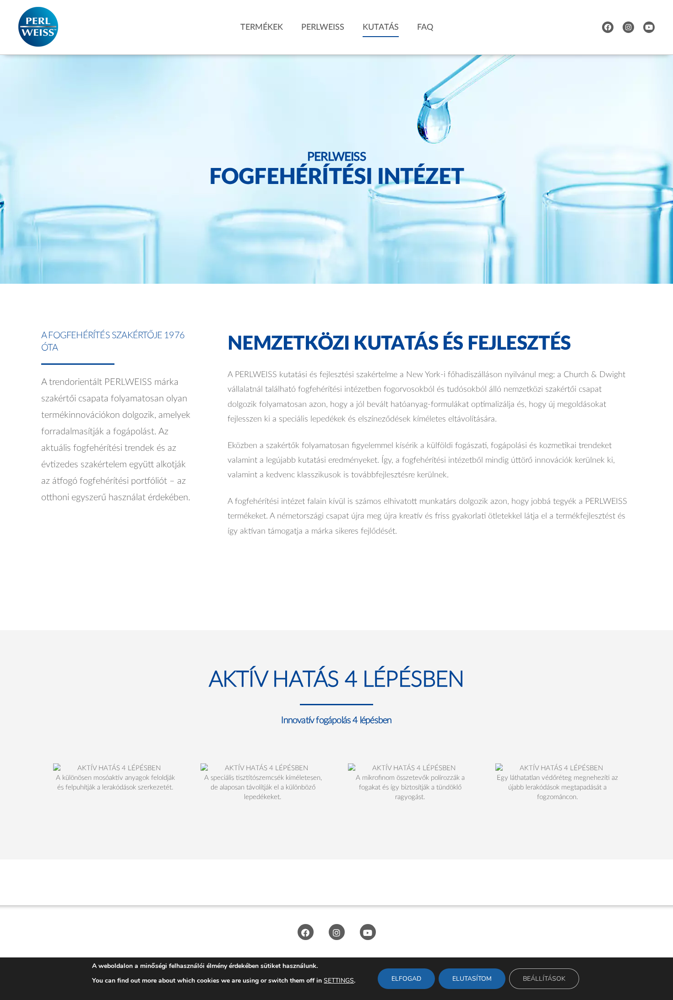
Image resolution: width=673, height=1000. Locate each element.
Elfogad (406, 978)
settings (339, 980)
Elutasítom (472, 978)
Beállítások (544, 978)
